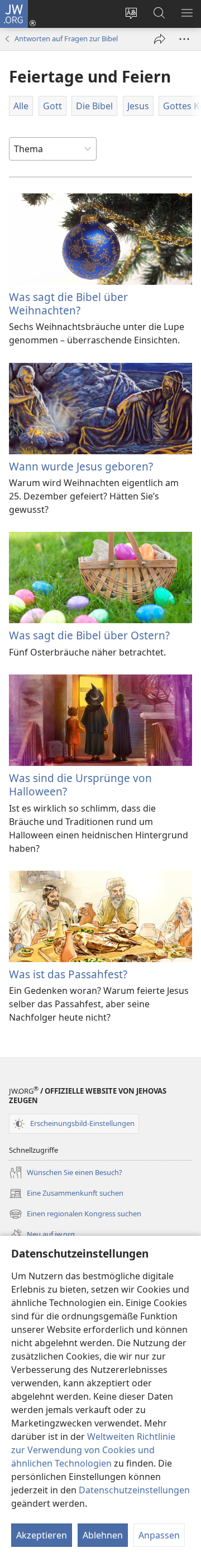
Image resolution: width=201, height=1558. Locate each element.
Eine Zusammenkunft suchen (66, 1194)
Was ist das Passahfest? (68, 974)
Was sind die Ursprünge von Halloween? (80, 784)
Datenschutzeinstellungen (134, 1490)
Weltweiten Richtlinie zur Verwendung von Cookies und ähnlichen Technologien (93, 1449)
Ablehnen (103, 1535)
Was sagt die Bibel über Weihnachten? (68, 303)
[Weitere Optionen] (184, 39)
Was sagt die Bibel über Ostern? (89, 635)
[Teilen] (160, 39)
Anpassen (159, 1535)
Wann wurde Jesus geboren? (81, 466)
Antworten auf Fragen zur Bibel (66, 38)
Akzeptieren (41, 1535)
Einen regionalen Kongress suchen (75, 1214)
